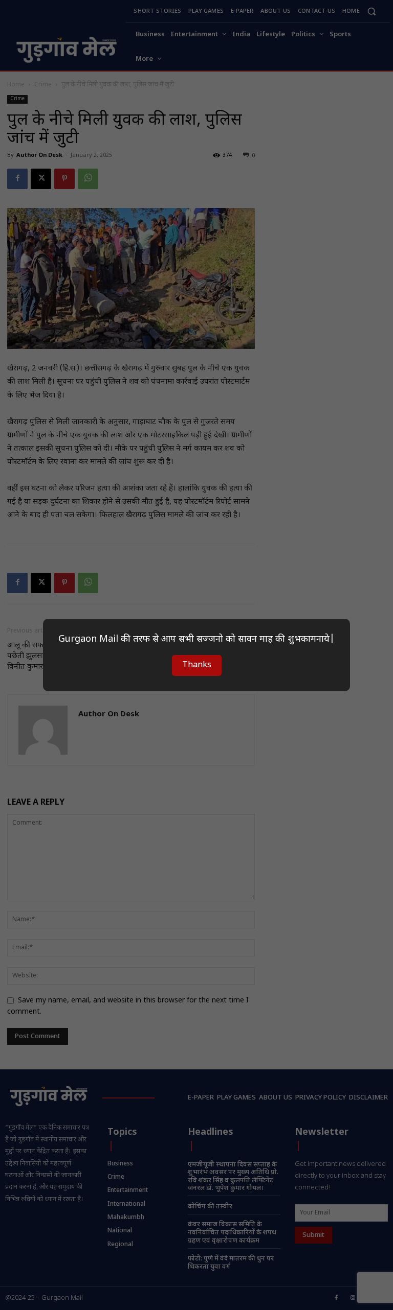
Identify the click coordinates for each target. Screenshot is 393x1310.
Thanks (196, 665)
